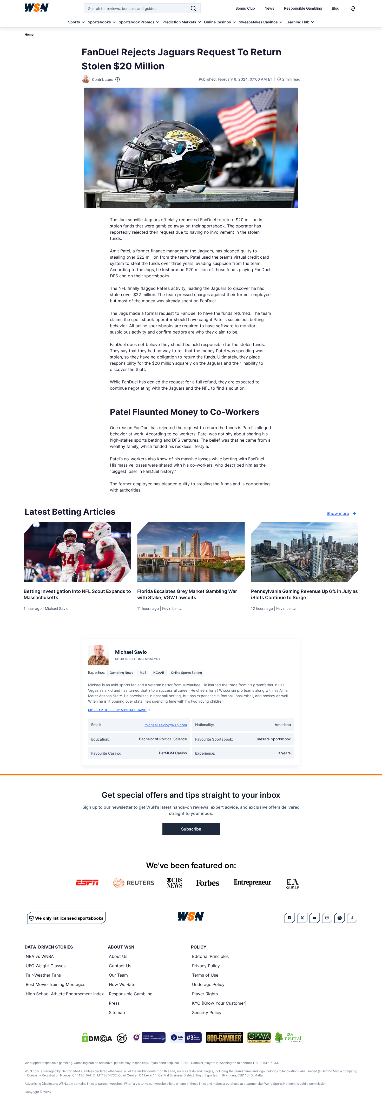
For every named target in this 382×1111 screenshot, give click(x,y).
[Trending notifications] (353, 8)
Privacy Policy (206, 965)
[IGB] (148, 1037)
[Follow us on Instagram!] (327, 918)
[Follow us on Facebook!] (290, 918)
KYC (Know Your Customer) (219, 1003)
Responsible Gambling (303, 8)
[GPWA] (259, 1037)
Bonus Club (245, 8)
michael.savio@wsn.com (165, 725)
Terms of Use (205, 975)
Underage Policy (208, 984)
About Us (118, 956)
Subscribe (191, 829)
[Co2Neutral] (288, 1037)
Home (29, 34)
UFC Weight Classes (45, 965)
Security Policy (206, 1012)
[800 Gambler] (224, 1037)
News (269, 8)
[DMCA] (97, 1037)
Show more (338, 513)
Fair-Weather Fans (43, 975)
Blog (335, 8)
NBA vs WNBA (40, 956)
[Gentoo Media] (186, 1037)
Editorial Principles (210, 956)
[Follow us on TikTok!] (352, 918)
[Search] (193, 8)
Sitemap (117, 1012)
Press (114, 1003)
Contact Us (120, 965)
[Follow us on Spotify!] (339, 918)
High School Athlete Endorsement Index (65, 993)
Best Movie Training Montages (55, 984)
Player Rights (205, 993)
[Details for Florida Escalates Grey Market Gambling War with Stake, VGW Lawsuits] (191, 552)
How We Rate (122, 984)
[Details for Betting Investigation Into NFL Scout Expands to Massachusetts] (77, 552)
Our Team (118, 975)
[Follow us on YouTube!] (314, 918)
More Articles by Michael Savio (117, 710)
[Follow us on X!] (302, 918)
